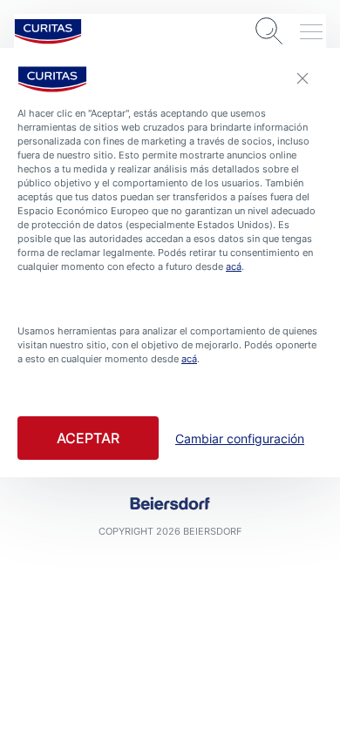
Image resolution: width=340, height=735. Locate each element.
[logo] (48, 31)
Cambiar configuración (239, 439)
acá (233, 266)
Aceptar (88, 438)
